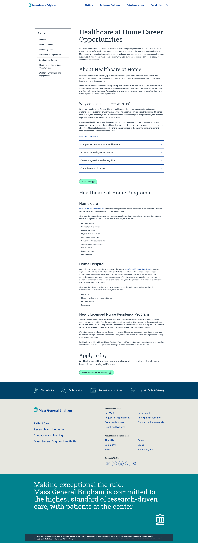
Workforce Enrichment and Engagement (50, 74)
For (145, 449)
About (109, 440)
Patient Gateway (140, 5)
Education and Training (69, 5)
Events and (114, 422)
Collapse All (94, 136)
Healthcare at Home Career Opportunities (50, 66)
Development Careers (48, 60)
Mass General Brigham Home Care (91, 209)
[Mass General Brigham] (53, 412)
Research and (49, 429)
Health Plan (33, 5)
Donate (153, 5)
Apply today (87, 181)
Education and (48, 435)
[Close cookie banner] (161, 538)
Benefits (42, 39)
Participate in (149, 417)
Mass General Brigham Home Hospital (138, 269)
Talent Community (46, 44)
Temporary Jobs (45, 50)
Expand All (83, 136)
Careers (42, 33)
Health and (115, 427)
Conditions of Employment (50, 55)
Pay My (110, 413)
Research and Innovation (50, 5)
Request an (117, 417)
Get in (144, 413)
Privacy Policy (68, 539)
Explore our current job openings (95, 372)
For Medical (151, 422)
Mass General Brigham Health (56, 441)
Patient (42, 423)
